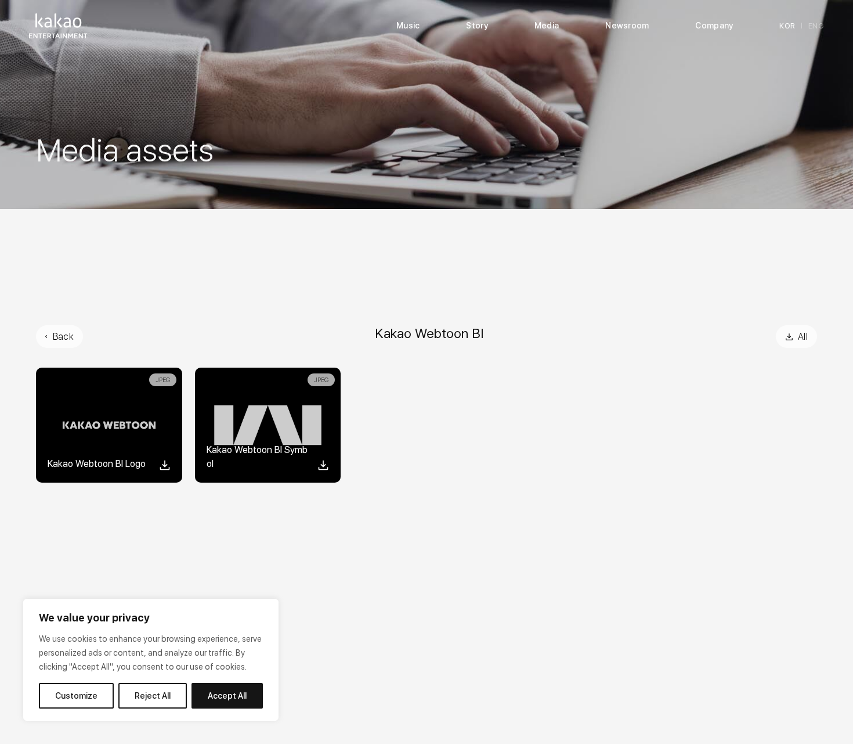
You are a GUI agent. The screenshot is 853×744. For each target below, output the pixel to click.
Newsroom (627, 25)
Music (408, 25)
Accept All (227, 695)
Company (714, 25)
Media (546, 25)
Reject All (153, 695)
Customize (76, 695)
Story (476, 25)
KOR (787, 26)
